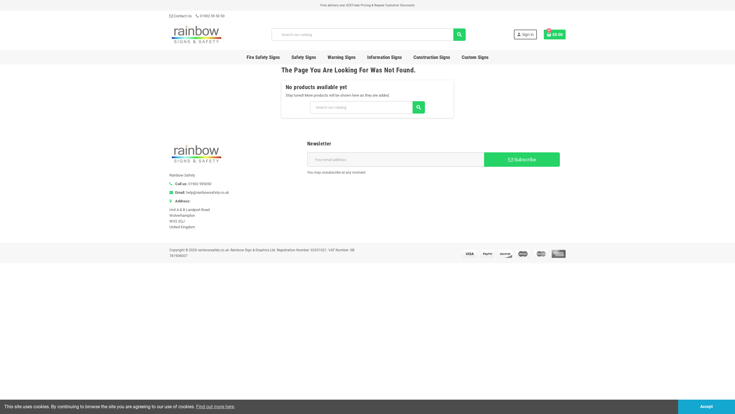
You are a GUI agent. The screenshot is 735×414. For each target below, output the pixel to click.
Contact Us (182, 16)
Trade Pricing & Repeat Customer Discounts (383, 5)
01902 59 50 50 (210, 16)
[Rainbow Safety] (196, 34)
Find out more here (215, 406)
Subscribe (524, 159)
